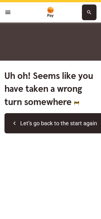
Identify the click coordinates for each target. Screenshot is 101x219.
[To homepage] (50, 12)
